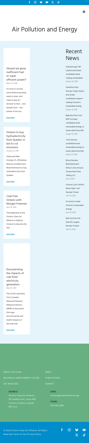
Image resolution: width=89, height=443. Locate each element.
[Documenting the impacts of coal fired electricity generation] (16, 253)
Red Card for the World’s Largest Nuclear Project (73, 222)
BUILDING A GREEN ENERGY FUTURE (21, 377)
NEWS (48, 372)
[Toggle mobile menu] (84, 11)
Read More (10, 118)
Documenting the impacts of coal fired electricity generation (15, 276)
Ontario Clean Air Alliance (24, 430)
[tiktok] (84, 435)
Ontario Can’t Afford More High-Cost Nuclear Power (75, 188)
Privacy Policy (34, 434)
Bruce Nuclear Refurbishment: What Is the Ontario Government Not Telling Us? (74, 168)
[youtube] (84, 430)
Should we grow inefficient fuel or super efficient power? (16, 74)
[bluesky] (76, 430)
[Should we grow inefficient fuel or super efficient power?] (16, 55)
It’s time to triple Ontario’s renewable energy (75, 205)
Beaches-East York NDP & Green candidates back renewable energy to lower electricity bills (75, 123)
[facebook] (61, 430)
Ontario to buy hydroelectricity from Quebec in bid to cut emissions (15, 139)
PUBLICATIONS (52, 377)
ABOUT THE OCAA (12, 372)
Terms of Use (19, 434)
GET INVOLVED (10, 383)
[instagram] (69, 430)
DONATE (49, 383)
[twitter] (76, 435)
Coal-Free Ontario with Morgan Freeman (16, 200)
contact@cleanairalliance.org (64, 395)
